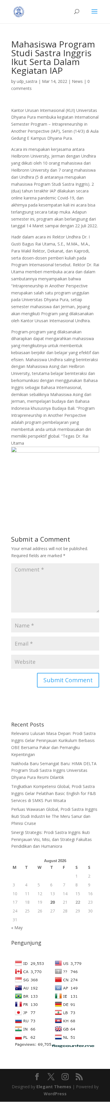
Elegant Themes (53, 1086)
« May (17, 927)
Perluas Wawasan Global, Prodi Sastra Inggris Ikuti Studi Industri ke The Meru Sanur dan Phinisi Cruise (54, 816)
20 (52, 902)
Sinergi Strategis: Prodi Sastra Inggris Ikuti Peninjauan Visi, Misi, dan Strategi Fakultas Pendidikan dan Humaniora (51, 839)
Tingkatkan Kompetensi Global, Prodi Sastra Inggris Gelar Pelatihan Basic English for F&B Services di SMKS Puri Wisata (53, 793)
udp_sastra (27, 81)
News (77, 81)
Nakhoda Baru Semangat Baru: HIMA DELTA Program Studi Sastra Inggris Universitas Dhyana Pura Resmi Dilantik (54, 770)
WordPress (55, 1093)
